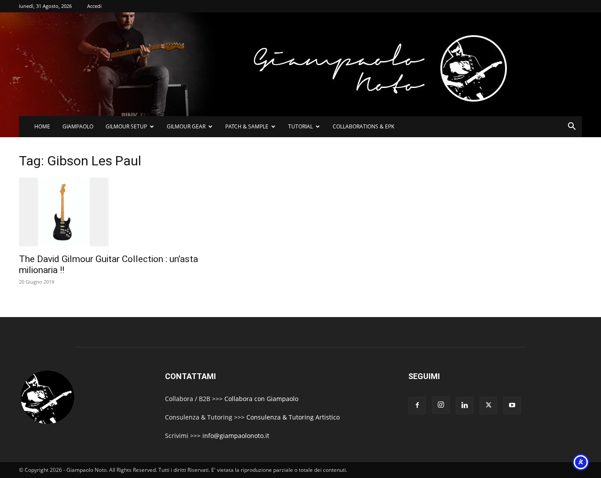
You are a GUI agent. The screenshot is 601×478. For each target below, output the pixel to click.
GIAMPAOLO (77, 126)
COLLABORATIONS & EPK (363, 126)
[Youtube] (512, 405)
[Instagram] (441, 405)
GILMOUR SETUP (126, 126)
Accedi (94, 6)
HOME (42, 126)
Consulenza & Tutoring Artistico (293, 417)
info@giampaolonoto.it (235, 435)
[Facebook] (417, 405)
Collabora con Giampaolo (261, 398)
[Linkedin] (464, 405)
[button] (571, 127)
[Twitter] (488, 405)
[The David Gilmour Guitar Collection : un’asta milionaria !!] (110, 213)
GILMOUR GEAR (186, 126)
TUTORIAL (300, 126)
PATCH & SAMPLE (246, 126)
